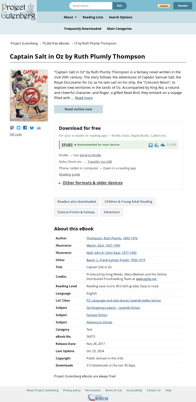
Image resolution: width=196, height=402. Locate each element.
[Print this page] (39, 127)
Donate (183, 5)
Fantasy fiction (97, 315)
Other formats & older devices (92, 182)
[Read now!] (29, 120)
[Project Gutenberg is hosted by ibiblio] (98, 399)
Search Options (120, 17)
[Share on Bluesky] (32, 127)
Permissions (93, 390)
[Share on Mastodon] (12, 127)
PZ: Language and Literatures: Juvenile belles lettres (124, 300)
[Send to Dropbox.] (151, 144)
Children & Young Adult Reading (128, 201)
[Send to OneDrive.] (162, 144)
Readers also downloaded (76, 201)
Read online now (78, 109)
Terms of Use (113, 390)
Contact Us (154, 390)
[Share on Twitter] (18, 127)
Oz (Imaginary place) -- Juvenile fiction (113, 308)
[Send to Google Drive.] (156, 144)
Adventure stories (100, 322)
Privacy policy (72, 390)
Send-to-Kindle (90, 155)
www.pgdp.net (146, 279)
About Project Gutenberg (43, 390)
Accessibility (134, 390)
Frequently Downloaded (82, 29)
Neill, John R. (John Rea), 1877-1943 (111, 253)
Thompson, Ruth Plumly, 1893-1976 (112, 238)
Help (168, 390)
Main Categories (119, 29)
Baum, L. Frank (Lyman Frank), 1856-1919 (116, 260)
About (70, 17)
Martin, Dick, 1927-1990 (103, 245)
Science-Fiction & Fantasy (76, 212)
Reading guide (69, 174)
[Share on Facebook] (25, 127)
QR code (16, 134)
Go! (119, 5)
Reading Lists (93, 17)
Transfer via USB (99, 161)
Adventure (112, 212)
